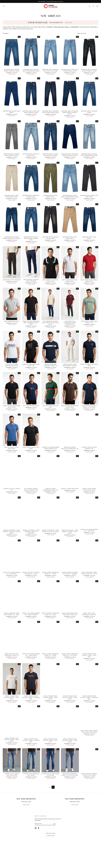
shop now (26, 804)
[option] (50, 1)
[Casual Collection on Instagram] (35, 828)
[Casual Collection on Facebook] (38, 828)
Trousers (67, 27)
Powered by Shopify (50, 835)
